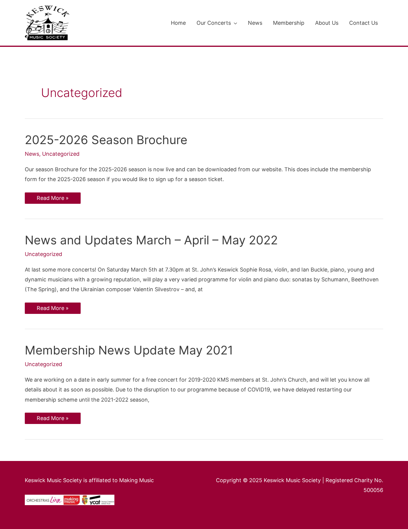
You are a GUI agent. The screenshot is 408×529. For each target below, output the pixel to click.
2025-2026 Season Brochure (106, 139)
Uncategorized (60, 154)
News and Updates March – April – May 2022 (151, 240)
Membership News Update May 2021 (129, 350)
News (32, 154)
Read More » (52, 196)
